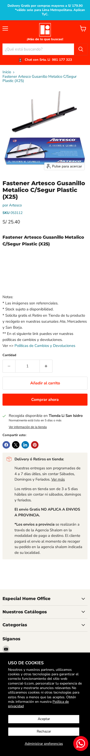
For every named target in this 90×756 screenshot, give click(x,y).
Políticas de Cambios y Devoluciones (44, 345)
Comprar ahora (45, 399)
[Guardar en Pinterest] (34, 445)
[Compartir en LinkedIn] (25, 445)
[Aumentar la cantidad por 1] (46, 366)
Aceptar (44, 719)
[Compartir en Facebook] (6, 445)
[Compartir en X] (16, 445)
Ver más (58, 479)
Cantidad (9, 355)
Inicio (6, 72)
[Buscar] (81, 49)
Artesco (15, 205)
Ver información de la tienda (28, 427)
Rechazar (44, 731)
